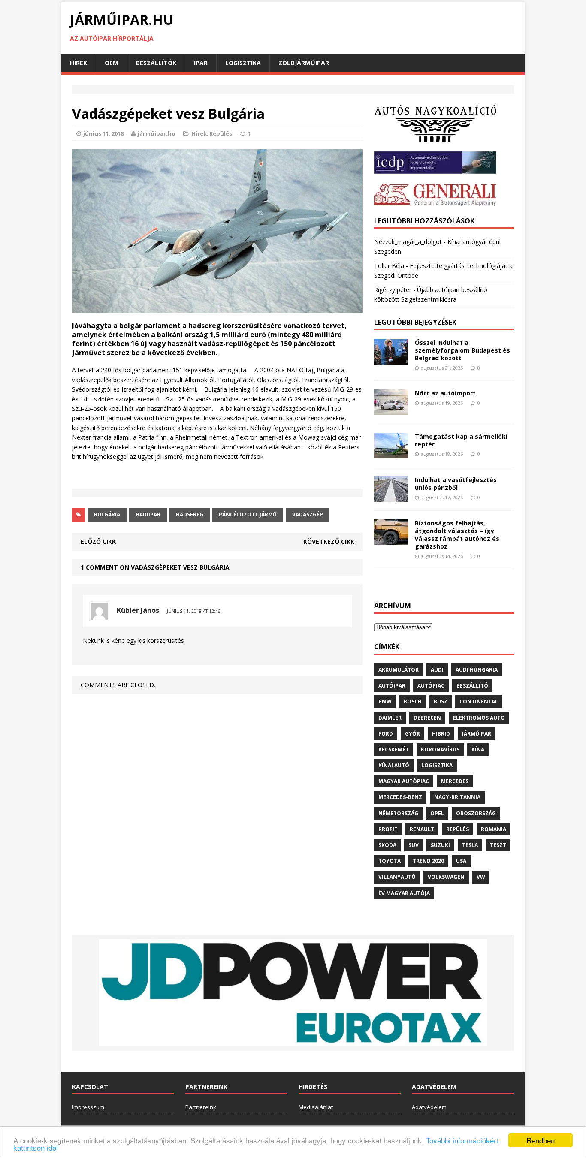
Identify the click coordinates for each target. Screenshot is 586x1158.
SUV (413, 845)
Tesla (470, 845)
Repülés (220, 133)
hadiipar (148, 514)
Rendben (540, 1140)
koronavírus (440, 749)
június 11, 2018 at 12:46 (194, 611)
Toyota (389, 861)
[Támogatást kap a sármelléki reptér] (391, 453)
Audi (437, 669)
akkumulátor (398, 669)
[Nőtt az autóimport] (391, 410)
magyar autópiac (403, 781)
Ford (385, 733)
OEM (111, 63)
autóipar (391, 685)
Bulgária (107, 514)
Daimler (390, 717)
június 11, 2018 (103, 133)
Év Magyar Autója (404, 893)
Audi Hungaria (477, 669)
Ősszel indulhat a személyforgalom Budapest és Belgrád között (462, 350)
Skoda (387, 845)
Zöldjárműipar (303, 63)
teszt (498, 845)
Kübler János (138, 610)
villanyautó (397, 877)
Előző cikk (98, 541)
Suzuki (440, 845)
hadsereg (189, 514)
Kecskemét (393, 749)
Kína (477, 749)
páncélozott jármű (248, 514)
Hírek (78, 63)
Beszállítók (156, 63)
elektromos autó (479, 717)
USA (461, 861)
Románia (493, 829)
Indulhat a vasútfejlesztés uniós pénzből (456, 484)
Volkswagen (446, 877)
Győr (412, 733)
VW (481, 877)
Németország (398, 813)
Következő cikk (328, 541)
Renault (422, 829)
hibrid (441, 733)
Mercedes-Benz (400, 797)
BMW (385, 701)
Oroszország (476, 813)
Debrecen (427, 717)
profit (388, 829)
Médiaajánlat (316, 1107)
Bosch (413, 701)
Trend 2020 (428, 861)
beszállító (472, 685)
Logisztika (243, 63)
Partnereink (200, 1107)
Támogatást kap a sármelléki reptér (461, 440)
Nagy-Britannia (457, 797)
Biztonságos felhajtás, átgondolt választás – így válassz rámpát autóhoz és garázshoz (457, 535)
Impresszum (88, 1107)
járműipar (476, 733)
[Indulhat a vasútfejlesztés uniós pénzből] (391, 496)
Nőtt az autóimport (445, 393)
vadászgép (307, 514)
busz (440, 701)
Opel (437, 813)
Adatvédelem (429, 1107)
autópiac (430, 685)
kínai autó (393, 765)
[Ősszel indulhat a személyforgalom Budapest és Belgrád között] (391, 359)
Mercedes (454, 781)
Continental (478, 701)
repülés (457, 829)
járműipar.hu (156, 133)
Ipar (201, 63)
